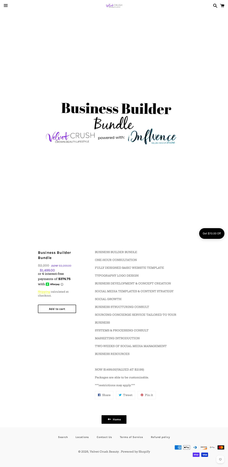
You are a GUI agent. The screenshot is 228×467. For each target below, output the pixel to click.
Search (63, 437)
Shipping (44, 291)
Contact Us (104, 437)
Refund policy (160, 437)
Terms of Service (131, 437)
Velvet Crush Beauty (105, 451)
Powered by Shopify (135, 451)
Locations (82, 437)
